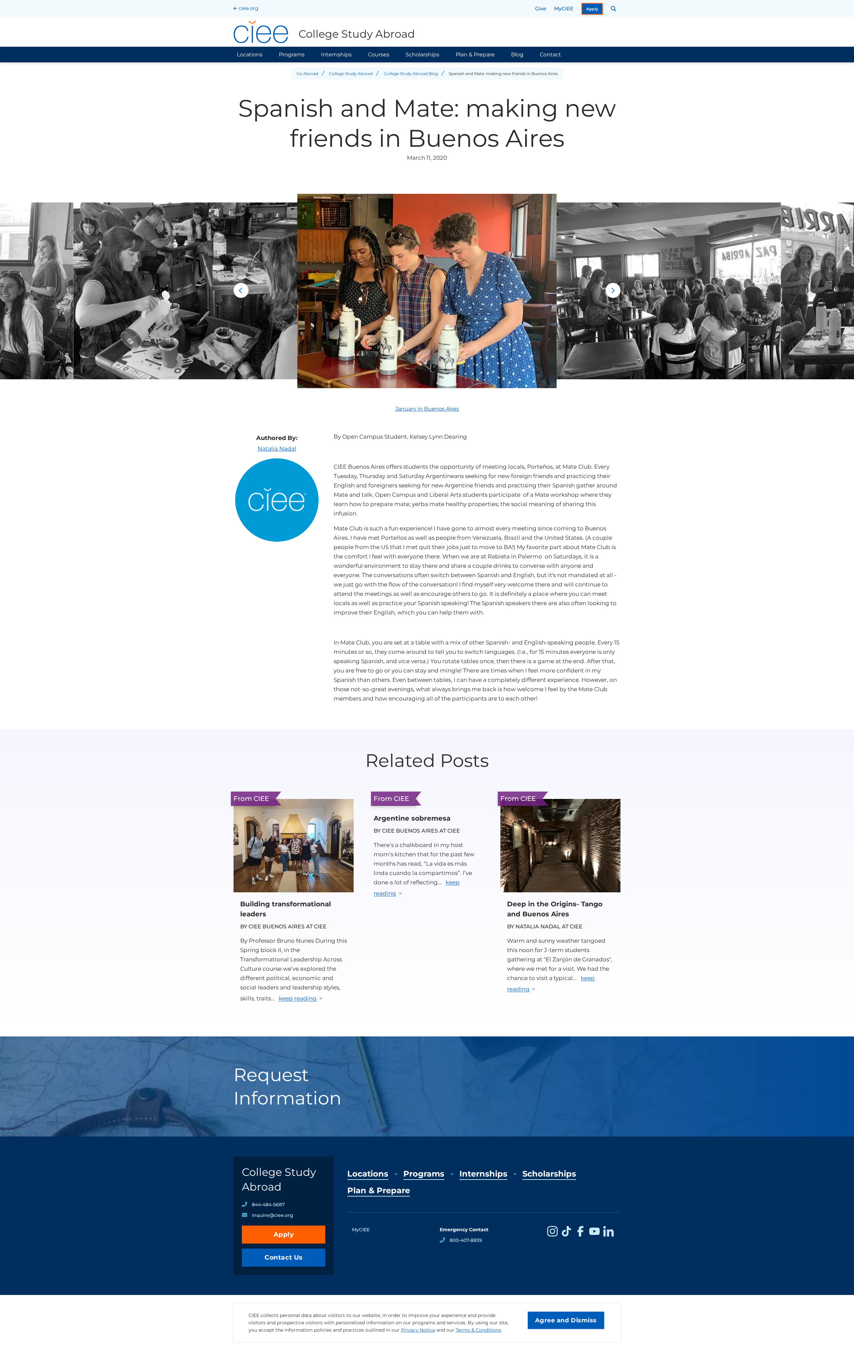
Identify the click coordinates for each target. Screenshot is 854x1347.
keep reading (298, 998)
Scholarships (422, 54)
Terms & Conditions (478, 1330)
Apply (592, 8)
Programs (292, 54)
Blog (517, 54)
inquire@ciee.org (272, 1215)
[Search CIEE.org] (613, 8)
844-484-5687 (268, 1205)
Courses (378, 54)
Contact (550, 54)
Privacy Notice (418, 1330)
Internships (336, 54)
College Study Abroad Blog (411, 73)
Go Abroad (307, 73)
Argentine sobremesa (412, 818)
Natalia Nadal (277, 448)
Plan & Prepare (475, 54)
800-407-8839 (466, 1240)
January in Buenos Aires (427, 409)
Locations (250, 54)
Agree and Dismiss (566, 1320)
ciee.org (248, 8)
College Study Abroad (351, 73)
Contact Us (284, 1257)
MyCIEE (563, 8)
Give (540, 8)
